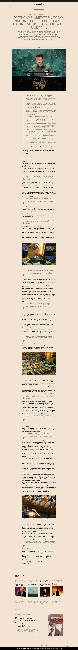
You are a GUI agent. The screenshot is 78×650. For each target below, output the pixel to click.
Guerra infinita (29, 415)
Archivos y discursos (39, 9)
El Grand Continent (34, 42)
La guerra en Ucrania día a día (44, 14)
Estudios (29, 580)
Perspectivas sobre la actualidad (20, 614)
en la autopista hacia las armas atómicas (33, 169)
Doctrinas (39, 0)
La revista (10, 645)
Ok (61, 648)
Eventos (43, 0)
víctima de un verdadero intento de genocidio (40, 135)
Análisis (35, 0)
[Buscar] (15, 0)
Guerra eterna (36, 415)
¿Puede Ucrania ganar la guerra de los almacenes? (57, 583)
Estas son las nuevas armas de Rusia (42, 111)
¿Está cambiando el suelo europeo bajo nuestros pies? (37, 177)
